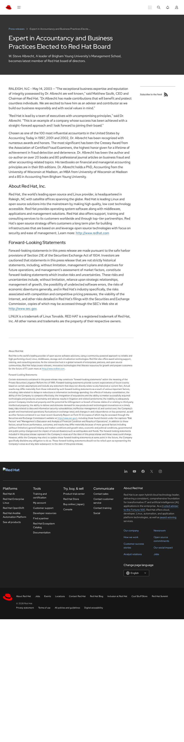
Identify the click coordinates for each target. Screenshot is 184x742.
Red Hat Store (71, 499)
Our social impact (163, 547)
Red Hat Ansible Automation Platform (14, 515)
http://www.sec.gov (22, 308)
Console (67, 509)
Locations (60, 596)
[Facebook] (143, 472)
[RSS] (166, 94)
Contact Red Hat (77, 596)
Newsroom (160, 530)
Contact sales (100, 493)
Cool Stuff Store (140, 596)
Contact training (102, 508)
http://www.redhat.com (92, 233)
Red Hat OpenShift (13, 508)
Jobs (156, 554)
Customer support (43, 508)
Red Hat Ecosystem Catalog (44, 525)
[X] (152, 472)
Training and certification (40, 495)
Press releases (17, 28)
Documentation (41, 532)
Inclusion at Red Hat (117, 596)
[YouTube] (134, 472)
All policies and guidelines (67, 607)
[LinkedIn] (126, 472)
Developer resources (44, 513)
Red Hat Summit (160, 596)
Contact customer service (103, 500)
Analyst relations (133, 554)
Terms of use (44, 607)
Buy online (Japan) (73, 504)
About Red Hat (23, 596)
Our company (131, 530)
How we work (131, 537)
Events (47, 596)
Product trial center (74, 493)
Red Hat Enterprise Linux (13, 500)
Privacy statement (25, 607)
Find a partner (41, 518)
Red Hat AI (9, 493)
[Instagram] (160, 472)
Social (96, 513)
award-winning (168, 517)
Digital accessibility (93, 607)
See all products (12, 522)
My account (39, 502)
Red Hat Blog (96, 596)
